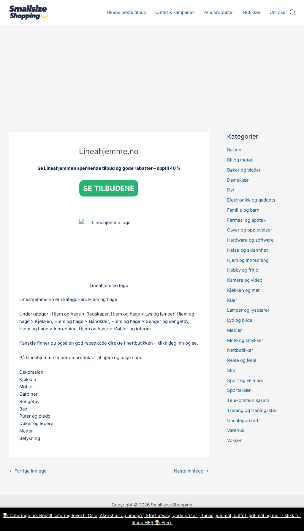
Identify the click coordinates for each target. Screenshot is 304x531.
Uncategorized (242, 420)
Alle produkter (219, 12)
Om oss (277, 12)
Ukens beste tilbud (126, 12)
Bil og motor (240, 160)
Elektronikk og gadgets (251, 200)
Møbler (234, 330)
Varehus (235, 430)
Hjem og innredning (248, 260)
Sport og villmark (245, 380)
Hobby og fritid (242, 270)
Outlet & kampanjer (175, 12)
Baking (234, 150)
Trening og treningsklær (252, 410)
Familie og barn (243, 210)
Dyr (231, 190)
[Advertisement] (152, 69)
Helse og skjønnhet (247, 250)
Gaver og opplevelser (249, 230)
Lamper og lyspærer (248, 310)
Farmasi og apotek (246, 220)
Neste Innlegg (191, 471)
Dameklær (238, 180)
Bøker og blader (244, 170)
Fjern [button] (167, 522)
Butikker (252, 12)
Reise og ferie (241, 360)
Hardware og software (250, 240)
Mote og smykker (245, 340)
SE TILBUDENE (108, 188)
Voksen (235, 440)
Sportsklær (239, 390)
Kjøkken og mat (243, 290)
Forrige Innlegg (28, 471)
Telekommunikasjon (248, 400)
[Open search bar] (293, 12)
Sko (231, 370)
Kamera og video (244, 280)
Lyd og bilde (239, 320)
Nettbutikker (240, 350)
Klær (232, 300)
